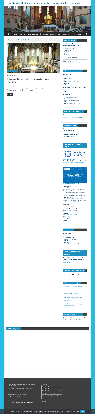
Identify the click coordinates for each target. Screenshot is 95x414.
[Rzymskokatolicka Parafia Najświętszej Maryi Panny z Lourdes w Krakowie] (47, 19)
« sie (42, 401)
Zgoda (82, 411)
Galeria (73, 34)
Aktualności (22, 34)
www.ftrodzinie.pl (67, 262)
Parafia (14, 34)
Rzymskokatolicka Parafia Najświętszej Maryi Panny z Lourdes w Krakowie (43, 3)
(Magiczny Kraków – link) (69, 159)
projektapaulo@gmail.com (71, 214)
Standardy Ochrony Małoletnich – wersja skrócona (74, 117)
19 (57, 393)
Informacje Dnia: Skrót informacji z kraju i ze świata (74, 286)
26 (57, 395)
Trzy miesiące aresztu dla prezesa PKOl (71, 293)
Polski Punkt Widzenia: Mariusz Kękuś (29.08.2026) (74, 290)
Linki (79, 34)
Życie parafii (43, 34)
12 (57, 391)
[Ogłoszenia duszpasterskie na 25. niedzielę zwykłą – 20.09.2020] (33, 58)
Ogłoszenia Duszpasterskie (12, 71)
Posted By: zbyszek (12, 85)
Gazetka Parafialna (55, 34)
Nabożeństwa (65, 34)
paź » (45, 401)
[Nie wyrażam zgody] (93, 411)
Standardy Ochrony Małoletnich (70, 114)
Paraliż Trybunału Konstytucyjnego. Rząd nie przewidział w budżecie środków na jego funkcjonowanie (72, 299)
